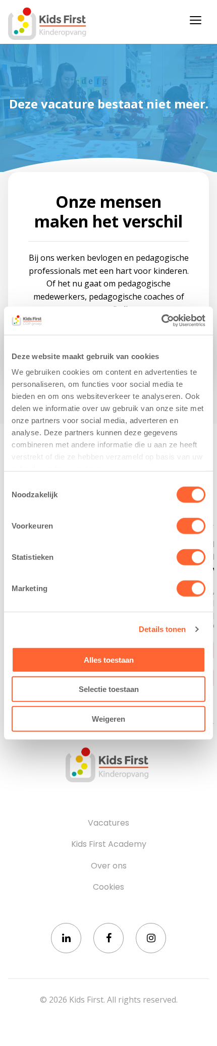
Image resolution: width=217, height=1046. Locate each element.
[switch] (191, 525)
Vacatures (108, 823)
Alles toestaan (109, 659)
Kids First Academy (108, 844)
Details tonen (162, 629)
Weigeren (108, 718)
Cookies (108, 887)
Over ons (109, 865)
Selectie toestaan (109, 689)
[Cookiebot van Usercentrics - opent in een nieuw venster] (161, 320)
